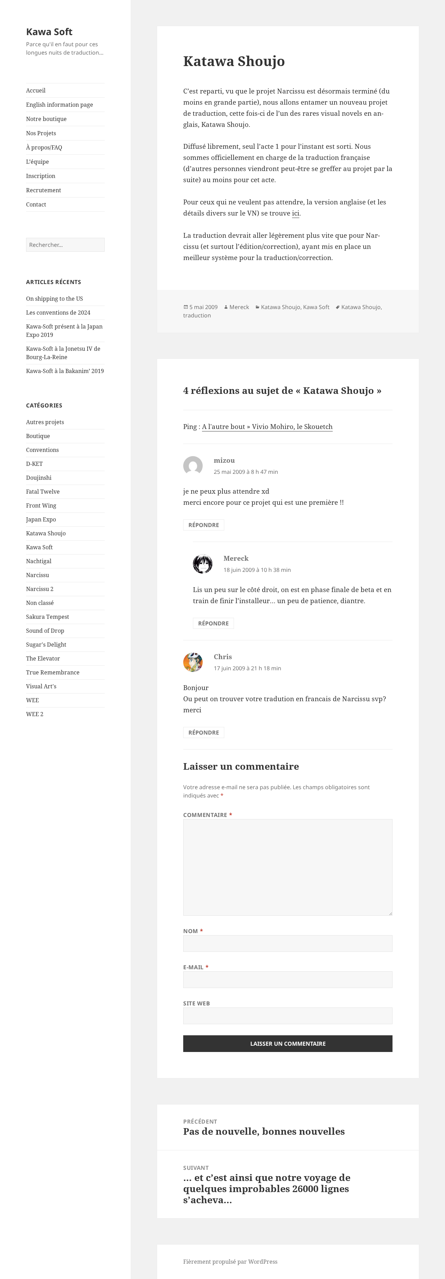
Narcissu (37, 575)
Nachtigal (38, 561)
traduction (197, 315)
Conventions (42, 450)
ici (295, 213)
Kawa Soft (49, 31)
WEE (32, 700)
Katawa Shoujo (46, 533)
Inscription (40, 176)
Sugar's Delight (46, 644)
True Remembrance (53, 672)
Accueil (36, 90)
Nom (193, 931)
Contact (36, 204)
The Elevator (43, 658)
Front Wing (41, 505)
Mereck (239, 307)
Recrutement (43, 190)
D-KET (34, 464)
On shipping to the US (54, 298)
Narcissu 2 (40, 589)
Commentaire (207, 815)
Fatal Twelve (43, 491)
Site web (196, 1003)
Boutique (38, 436)
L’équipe (37, 161)
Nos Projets (41, 133)
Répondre (203, 525)
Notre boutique (46, 119)
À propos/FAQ (44, 147)
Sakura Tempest (47, 617)
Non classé (40, 603)
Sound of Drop (45, 630)
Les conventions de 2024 (58, 312)
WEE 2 (34, 714)
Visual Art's (41, 686)
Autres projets (45, 422)
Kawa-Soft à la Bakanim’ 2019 (65, 371)
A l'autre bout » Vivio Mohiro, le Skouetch (267, 426)
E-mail (196, 967)
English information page (59, 104)
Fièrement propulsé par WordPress (230, 1261)
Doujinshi (38, 477)
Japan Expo (41, 519)
